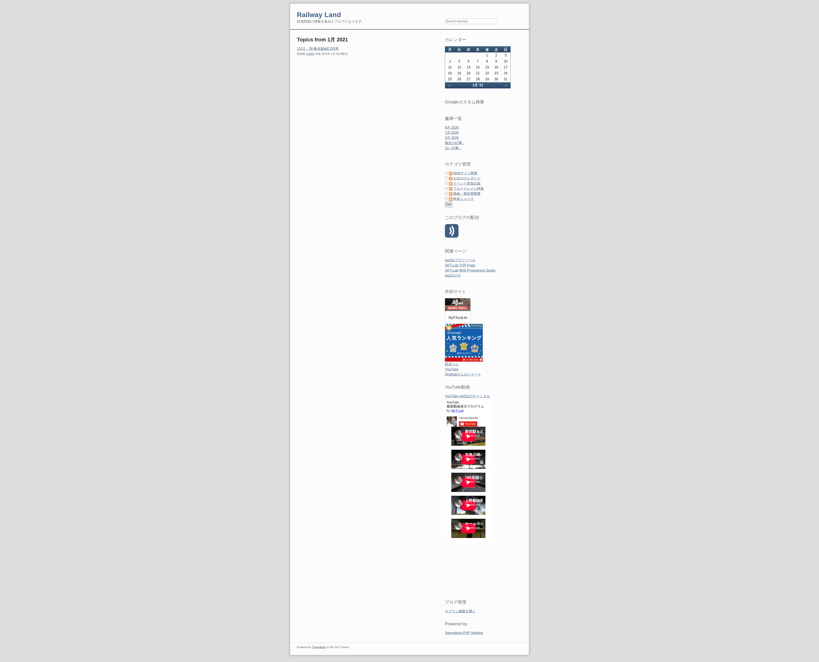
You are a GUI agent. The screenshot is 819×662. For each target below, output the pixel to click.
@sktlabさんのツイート (463, 374)
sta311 (310, 53)
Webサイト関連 (465, 173)
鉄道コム (452, 364)
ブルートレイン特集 (468, 188)
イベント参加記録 (467, 183)
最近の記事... (455, 143)
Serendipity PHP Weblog (464, 633)
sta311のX (453, 275)
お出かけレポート (467, 178)
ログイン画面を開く (460, 611)
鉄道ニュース (463, 199)
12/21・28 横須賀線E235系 (318, 49)
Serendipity (319, 647)
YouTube (452, 369)
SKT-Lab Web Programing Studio (470, 270)
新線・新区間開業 (467, 193)
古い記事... (453, 148)
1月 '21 (477, 85)
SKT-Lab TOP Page (460, 265)
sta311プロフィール (460, 260)
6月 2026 (452, 138)
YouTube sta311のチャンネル (467, 396)
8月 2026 (452, 127)
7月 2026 (452, 132)
